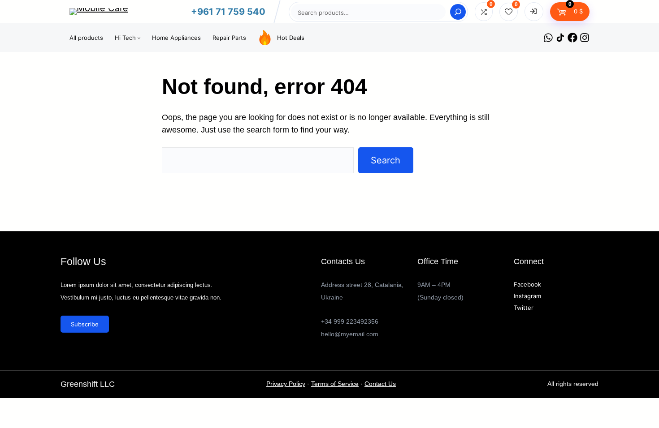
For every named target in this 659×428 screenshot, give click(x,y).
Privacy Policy (285, 384)
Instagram (527, 296)
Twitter (523, 307)
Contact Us (380, 384)
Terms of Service (335, 384)
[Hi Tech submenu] (139, 37)
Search (385, 160)
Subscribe (85, 324)
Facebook (527, 284)
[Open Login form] (534, 11)
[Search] (458, 12)
